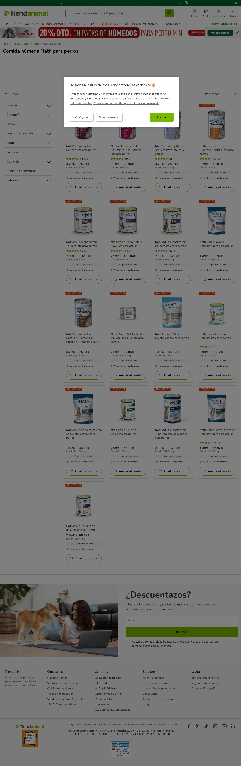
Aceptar (162, 117)
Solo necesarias (109, 117)
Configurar (81, 117)
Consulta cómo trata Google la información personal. (126, 103)
